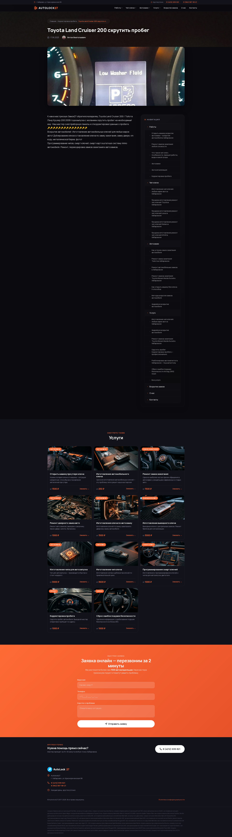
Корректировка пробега (67, 21)
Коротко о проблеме (86, 703)
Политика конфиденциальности (172, 800)
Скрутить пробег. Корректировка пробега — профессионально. (162, 352)
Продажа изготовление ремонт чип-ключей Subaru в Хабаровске (165, 224)
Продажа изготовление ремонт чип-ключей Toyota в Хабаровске (165, 202)
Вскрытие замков (171, 8)
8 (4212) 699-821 (172, 2)
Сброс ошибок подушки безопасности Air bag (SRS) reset (163, 371)
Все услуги (156, 380)
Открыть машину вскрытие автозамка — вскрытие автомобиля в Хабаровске (163, 135)
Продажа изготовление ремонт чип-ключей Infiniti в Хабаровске (165, 235)
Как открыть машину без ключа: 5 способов (165, 288)
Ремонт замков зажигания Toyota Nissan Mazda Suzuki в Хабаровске (163, 278)
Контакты (193, 8)
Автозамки (144, 8)
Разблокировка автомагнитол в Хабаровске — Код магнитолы (165, 361)
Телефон (81, 691)
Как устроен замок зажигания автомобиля (164, 251)
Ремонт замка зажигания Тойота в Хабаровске (162, 260)
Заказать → (84, 489)
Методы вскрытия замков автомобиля (162, 296)
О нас (183, 8)
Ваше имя (81, 680)
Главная (53, 21)
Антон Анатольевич (76, 37)
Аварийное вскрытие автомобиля (160, 305)
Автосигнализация (159, 170)
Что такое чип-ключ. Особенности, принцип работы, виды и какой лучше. (165, 155)
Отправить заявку (117, 723)
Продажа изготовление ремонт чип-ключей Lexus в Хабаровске (165, 213)
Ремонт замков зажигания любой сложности (162, 145)
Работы (118, 8)
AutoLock (61, 769)
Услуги (156, 8)
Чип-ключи (130, 8)
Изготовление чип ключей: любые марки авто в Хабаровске (163, 191)
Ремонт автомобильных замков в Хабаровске (165, 268)
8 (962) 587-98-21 (190, 2)
